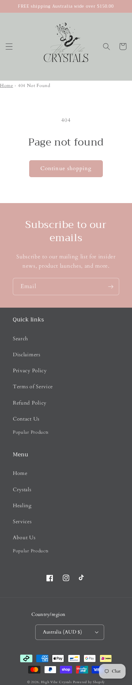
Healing (22, 505)
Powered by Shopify (89, 682)
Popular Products (31, 432)
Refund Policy (29, 402)
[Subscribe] (111, 286)
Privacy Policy (30, 370)
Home (6, 86)
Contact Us (26, 418)
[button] (9, 46)
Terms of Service (33, 386)
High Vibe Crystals (56, 682)
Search (20, 338)
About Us (24, 537)
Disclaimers (26, 354)
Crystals (22, 489)
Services (22, 521)
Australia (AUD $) (62, 632)
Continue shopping (66, 168)
